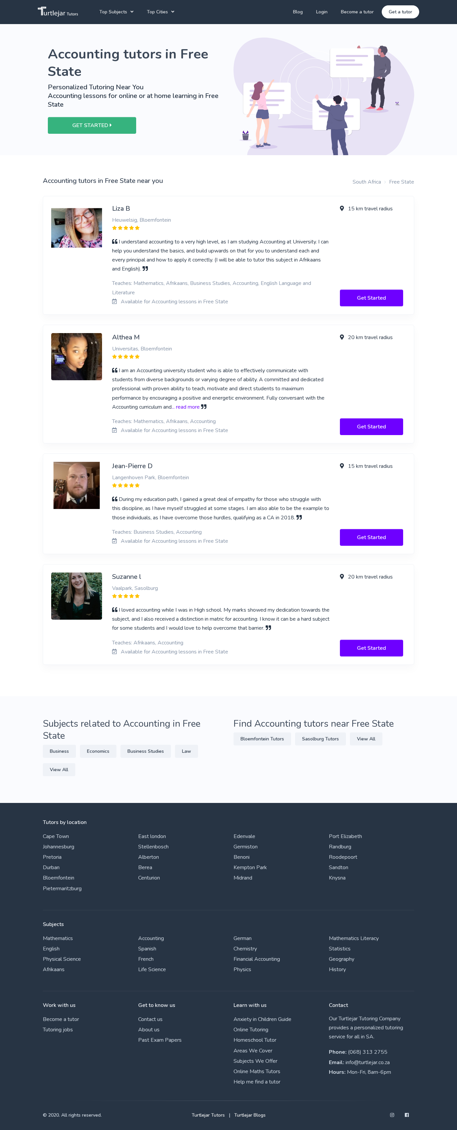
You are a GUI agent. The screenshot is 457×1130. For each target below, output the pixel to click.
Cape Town (56, 836)
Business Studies (145, 751)
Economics (98, 751)
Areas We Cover (253, 1050)
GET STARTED (91, 125)
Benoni (242, 857)
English (51, 948)
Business (59, 751)
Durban (51, 867)
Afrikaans (54, 969)
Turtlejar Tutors (208, 1115)
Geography (341, 959)
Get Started (371, 298)
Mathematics (58, 938)
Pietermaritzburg (62, 888)
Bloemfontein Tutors (262, 739)
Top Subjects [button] (113, 12)
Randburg (340, 846)
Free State (401, 182)
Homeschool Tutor (255, 1040)
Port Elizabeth (345, 836)
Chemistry (245, 948)
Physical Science (62, 959)
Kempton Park (250, 867)
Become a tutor (357, 12)
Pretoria (52, 857)
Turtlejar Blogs (250, 1115)
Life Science (152, 969)
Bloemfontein (58, 878)
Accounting (151, 938)
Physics (242, 969)
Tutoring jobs (58, 1029)
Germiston (246, 846)
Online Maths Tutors (257, 1071)
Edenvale (244, 836)
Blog (298, 12)
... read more (186, 407)
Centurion (149, 878)
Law (186, 751)
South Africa (367, 182)
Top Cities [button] (157, 12)
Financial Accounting (257, 959)
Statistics (340, 948)
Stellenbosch (153, 846)
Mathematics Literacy (354, 938)
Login (322, 12)
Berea (145, 867)
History (337, 969)
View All (59, 769)
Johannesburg (58, 846)
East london (152, 836)
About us (149, 1029)
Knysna (337, 878)
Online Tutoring (251, 1029)
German (243, 938)
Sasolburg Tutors (320, 739)
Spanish (147, 948)
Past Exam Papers (160, 1040)
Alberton (148, 857)
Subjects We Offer (255, 1061)
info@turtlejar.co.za (368, 1062)
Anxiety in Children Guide (262, 1019)
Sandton (338, 867)
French (146, 959)
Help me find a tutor (257, 1082)
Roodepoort (343, 857)
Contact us (150, 1019)
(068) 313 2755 (367, 1052)
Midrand (243, 878)
